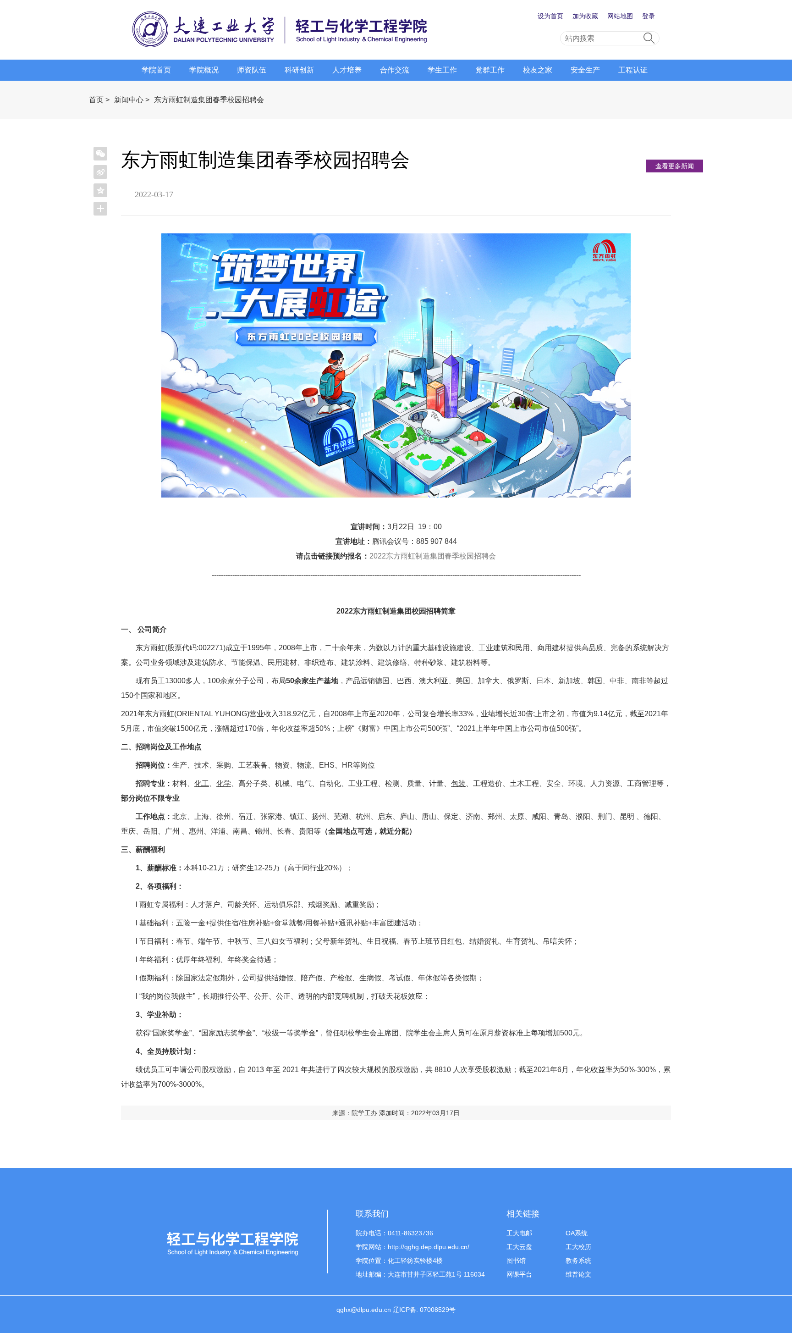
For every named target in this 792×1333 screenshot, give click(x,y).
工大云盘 (519, 1246)
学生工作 (442, 70)
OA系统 (577, 1233)
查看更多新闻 (674, 166)
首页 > (99, 100)
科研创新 (299, 70)
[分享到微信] (100, 153)
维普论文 (578, 1274)
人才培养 (347, 70)
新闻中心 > (131, 100)
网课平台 (519, 1274)
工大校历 (578, 1246)
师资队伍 (251, 70)
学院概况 (204, 70)
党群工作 (490, 70)
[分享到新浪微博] (100, 172)
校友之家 (537, 70)
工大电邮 (519, 1233)
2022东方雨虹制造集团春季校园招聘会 (432, 556)
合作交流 (394, 70)
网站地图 (620, 16)
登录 (648, 16)
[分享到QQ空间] (100, 190)
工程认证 (633, 70)
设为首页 (550, 16)
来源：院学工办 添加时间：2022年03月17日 (396, 1113)
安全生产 (585, 70)
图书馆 (516, 1260)
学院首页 (156, 70)
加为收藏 (585, 16)
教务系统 (578, 1260)
